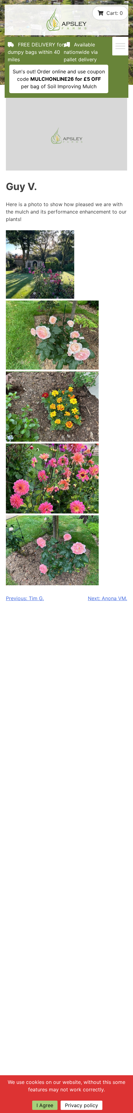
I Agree (44, 1105)
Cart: (114, 13)
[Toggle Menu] (120, 46)
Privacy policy (81, 1105)
